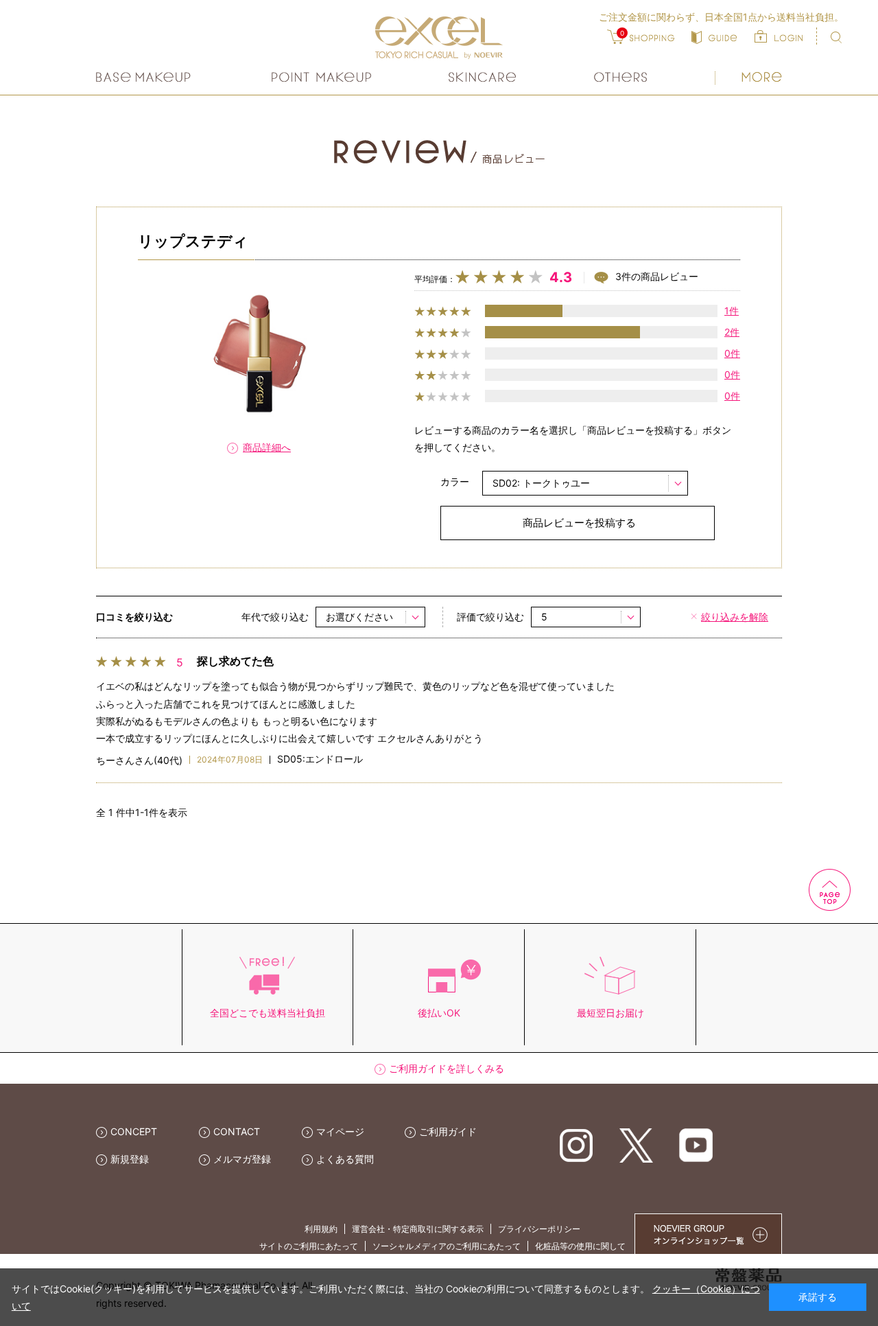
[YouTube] (696, 1144)
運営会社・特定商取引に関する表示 (418, 1229)
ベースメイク (145, 77)
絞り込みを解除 (734, 617)
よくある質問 (345, 1159)
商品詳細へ (267, 447)
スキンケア (483, 77)
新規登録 (129, 1159)
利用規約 (321, 1229)
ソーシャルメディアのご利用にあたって (446, 1246)
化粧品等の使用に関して (580, 1246)
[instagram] (576, 1144)
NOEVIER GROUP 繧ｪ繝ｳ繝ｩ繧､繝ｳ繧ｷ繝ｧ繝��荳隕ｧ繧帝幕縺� (708, 1233)
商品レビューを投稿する (579, 522)
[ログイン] (779, 36)
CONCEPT (133, 1131)
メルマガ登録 (242, 1159)
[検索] (836, 37)
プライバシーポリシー (539, 1229)
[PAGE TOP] (761, 888)
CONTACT (236, 1131)
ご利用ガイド (448, 1131)
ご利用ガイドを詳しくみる (446, 1068)
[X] (636, 1144)
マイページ (340, 1131)
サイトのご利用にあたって (308, 1246)
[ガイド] (714, 36)
